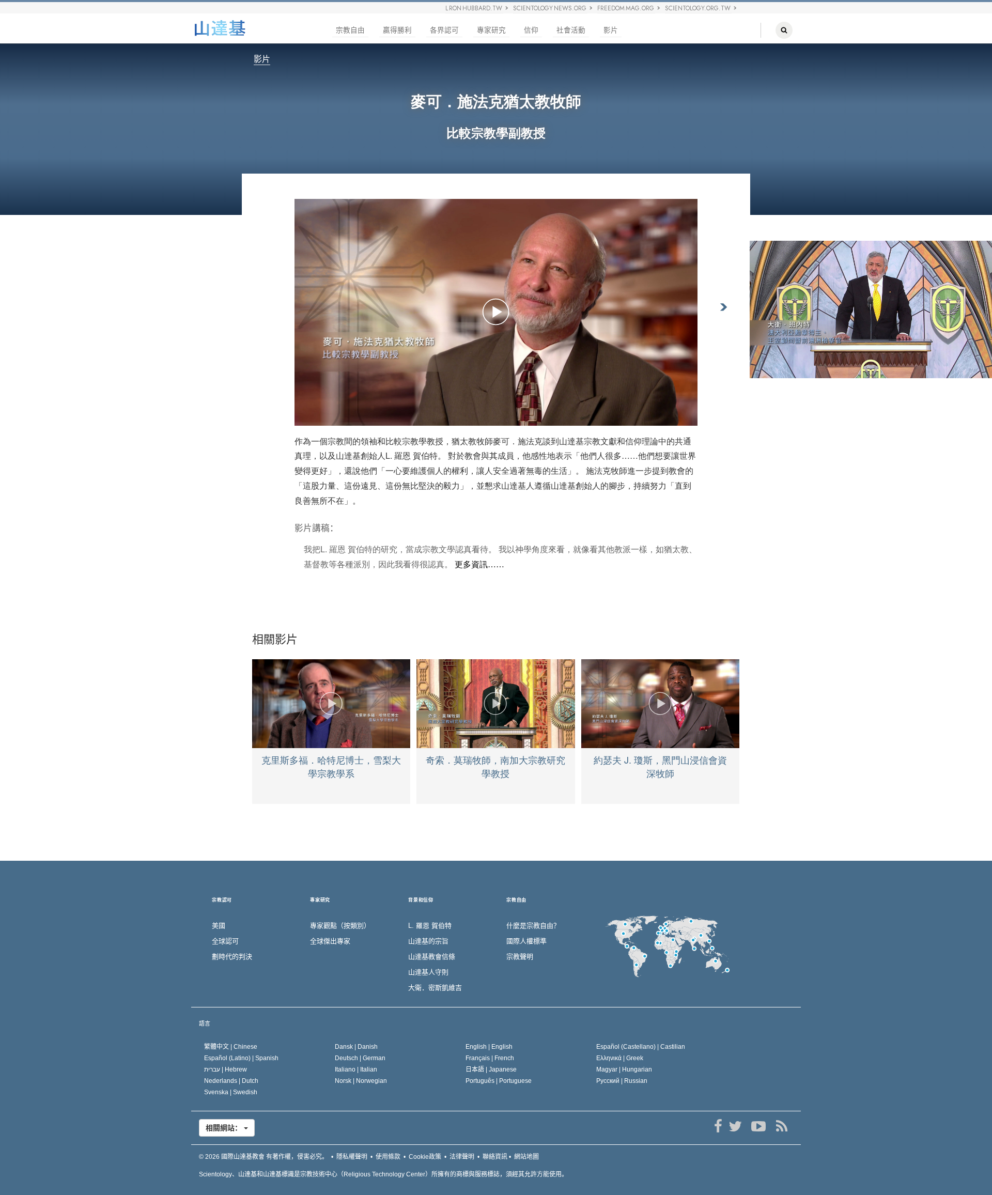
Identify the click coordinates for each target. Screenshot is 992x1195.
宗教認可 (222, 900)
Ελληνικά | (619, 1058)
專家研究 (491, 30)
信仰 (531, 30)
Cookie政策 (425, 1156)
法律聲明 (462, 1156)
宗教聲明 (519, 956)
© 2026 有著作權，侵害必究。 (263, 1156)
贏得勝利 (397, 30)
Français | (490, 1058)
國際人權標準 (526, 941)
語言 (204, 1023)
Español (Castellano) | (640, 1046)
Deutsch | (360, 1058)
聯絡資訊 (495, 1156)
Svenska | (230, 1092)
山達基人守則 (428, 972)
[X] (735, 1126)
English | (489, 1046)
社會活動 (570, 30)
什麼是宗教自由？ (533, 925)
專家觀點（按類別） (340, 925)
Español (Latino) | (241, 1058)
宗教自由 (350, 30)
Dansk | (356, 1046)
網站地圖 (526, 1156)
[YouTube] (758, 1126)
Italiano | (356, 1069)
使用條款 (388, 1156)
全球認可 (225, 941)
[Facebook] (718, 1126)
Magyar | (624, 1069)
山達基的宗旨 (428, 941)
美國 (218, 925)
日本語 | (491, 1069)
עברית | (225, 1069)
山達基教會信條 (431, 956)
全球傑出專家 (330, 941)
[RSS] (781, 1126)
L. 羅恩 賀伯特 (430, 925)
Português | (499, 1080)
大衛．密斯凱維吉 (435, 987)
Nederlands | (231, 1080)
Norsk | (361, 1080)
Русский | (621, 1080)
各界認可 (444, 30)
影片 (610, 30)
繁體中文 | (230, 1046)
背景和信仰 (420, 900)
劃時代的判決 (232, 956)
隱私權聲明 (351, 1156)
